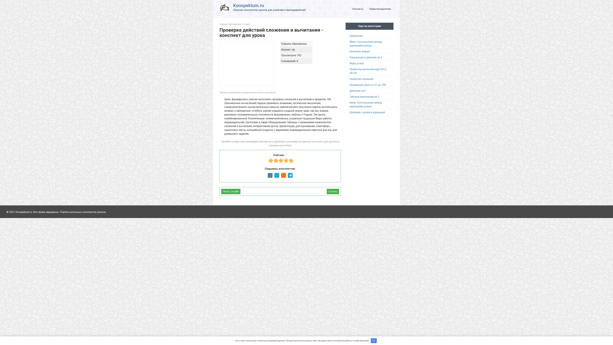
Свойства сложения (361, 78)
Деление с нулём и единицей (367, 112)
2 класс (246, 24)
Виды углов (357, 63)
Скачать (332, 191)
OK (373, 340)
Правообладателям (380, 9)
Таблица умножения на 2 (364, 96)
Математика (235, 24)
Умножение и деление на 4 (366, 57)
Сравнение (356, 35)
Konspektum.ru (248, 5)
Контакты (357, 9)
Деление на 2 (358, 90)
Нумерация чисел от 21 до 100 (368, 84)
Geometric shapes (360, 51)
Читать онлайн (231, 191)
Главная (223, 24)
